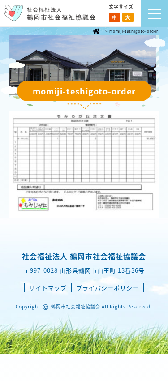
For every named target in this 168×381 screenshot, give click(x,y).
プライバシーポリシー (107, 287)
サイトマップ (48, 287)
